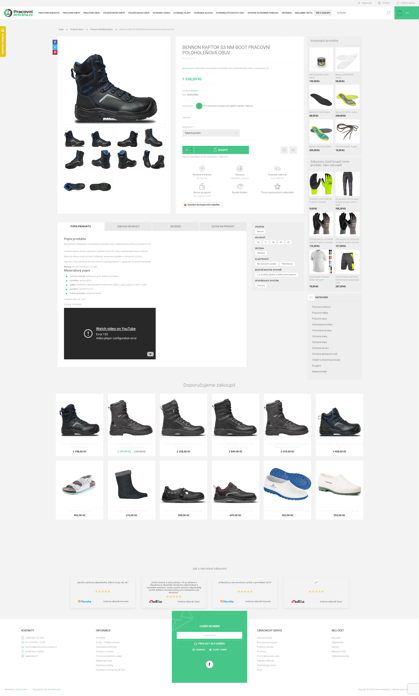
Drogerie (316, 365)
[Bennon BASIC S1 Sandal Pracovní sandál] (183, 490)
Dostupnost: (187, 106)
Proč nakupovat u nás (268, 656)
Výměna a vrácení (202, 172)
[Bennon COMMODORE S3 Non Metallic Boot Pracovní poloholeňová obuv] (131, 425)
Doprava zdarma (277, 172)
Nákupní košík (339, 651)
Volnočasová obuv (322, 330)
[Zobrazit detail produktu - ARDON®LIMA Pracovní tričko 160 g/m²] (321, 254)
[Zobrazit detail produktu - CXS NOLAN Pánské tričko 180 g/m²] (328, 254)
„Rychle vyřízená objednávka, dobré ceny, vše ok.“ (103, 582)
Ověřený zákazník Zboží (188, 602)
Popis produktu (81, 226)
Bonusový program (267, 642)
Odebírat (201, 650)
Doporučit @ (293, 150)
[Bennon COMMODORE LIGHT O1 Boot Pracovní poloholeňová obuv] (235, 425)
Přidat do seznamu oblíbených (323, 63)
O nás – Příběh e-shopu (108, 642)
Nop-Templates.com (52, 689)
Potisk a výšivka (265, 647)
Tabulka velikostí (128, 226)
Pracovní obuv (319, 318)
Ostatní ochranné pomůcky (326, 360)
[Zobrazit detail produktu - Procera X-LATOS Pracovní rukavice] (312, 176)
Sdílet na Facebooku (55, 42)
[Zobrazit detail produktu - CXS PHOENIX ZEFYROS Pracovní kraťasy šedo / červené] (355, 254)
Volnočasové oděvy (322, 324)
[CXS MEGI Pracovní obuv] (79, 490)
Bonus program (202, 190)
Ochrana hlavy (319, 342)
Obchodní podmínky (106, 647)
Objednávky (338, 642)
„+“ (316, 582)
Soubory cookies (105, 651)
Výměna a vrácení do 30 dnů (110, 670)
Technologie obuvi (266, 665)
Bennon (194, 90)
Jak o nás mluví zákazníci (209, 568)
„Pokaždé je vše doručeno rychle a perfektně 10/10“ (245, 582)
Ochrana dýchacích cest (324, 354)
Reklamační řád (104, 660)
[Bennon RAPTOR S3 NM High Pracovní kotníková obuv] (339, 425)
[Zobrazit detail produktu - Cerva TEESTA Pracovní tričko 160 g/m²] (314, 254)
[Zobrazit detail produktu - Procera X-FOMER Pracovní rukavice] (324, 176)
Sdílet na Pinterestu (55, 52)
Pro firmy (261, 651)
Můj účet (336, 637)
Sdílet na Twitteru (55, 47)
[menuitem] (131, 638)
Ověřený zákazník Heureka (115, 601)
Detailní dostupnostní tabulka (203, 204)
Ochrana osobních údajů (109, 656)
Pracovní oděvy (320, 312)
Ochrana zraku (319, 336)
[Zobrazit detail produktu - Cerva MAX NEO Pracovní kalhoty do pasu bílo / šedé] (344, 176)
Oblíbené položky (340, 656)
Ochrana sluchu (320, 348)
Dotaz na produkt (223, 226)
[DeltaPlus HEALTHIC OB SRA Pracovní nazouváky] (287, 490)
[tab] (81, 226)
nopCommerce (21, 689)
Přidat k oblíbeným (284, 150)
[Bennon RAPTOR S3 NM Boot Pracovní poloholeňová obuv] (79, 425)
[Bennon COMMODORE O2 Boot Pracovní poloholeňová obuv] (183, 425)
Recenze (175, 226)
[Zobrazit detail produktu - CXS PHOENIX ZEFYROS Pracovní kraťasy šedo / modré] (340, 254)
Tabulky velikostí (265, 660)
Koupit (318, 63)
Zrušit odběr (220, 650)
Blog (259, 670)
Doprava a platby (104, 665)
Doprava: (186, 117)
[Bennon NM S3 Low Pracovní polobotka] (235, 490)
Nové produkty (264, 637)
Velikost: (188, 127)
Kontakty (100, 637)
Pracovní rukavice (321, 307)
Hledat (388, 12)
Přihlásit (386, 3)
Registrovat (367, 3)
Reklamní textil (319, 371)
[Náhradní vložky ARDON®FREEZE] (131, 490)
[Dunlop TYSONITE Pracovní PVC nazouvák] (339, 490)
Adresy (335, 647)
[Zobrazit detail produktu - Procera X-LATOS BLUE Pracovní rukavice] (318, 176)
